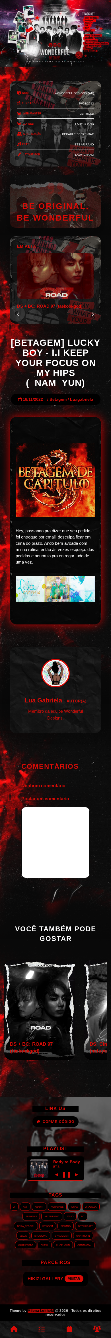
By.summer (62, 1236)
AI (14, 1206)
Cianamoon (84, 1245)
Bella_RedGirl (26, 1226)
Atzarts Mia (51, 1216)
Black (23, 1236)
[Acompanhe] (69, 1329)
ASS (25, 1206)
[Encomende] (42, 1329)
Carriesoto (25, 1245)
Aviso (70, 1216)
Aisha (74, 1206)
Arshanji (31, 1216)
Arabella (90, 1206)
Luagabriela (81, 399)
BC (82, 1216)
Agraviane (57, 1206)
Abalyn (39, 1206)
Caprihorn (83, 1236)
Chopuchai (63, 1245)
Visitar (80, 1278)
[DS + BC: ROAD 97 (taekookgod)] (39, 1058)
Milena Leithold (41, 1311)
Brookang (40, 1236)
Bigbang (66, 1226)
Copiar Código (58, 1122)
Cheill (44, 1245)
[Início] (14, 1329)
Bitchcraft (85, 1226)
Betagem (58, 399)
